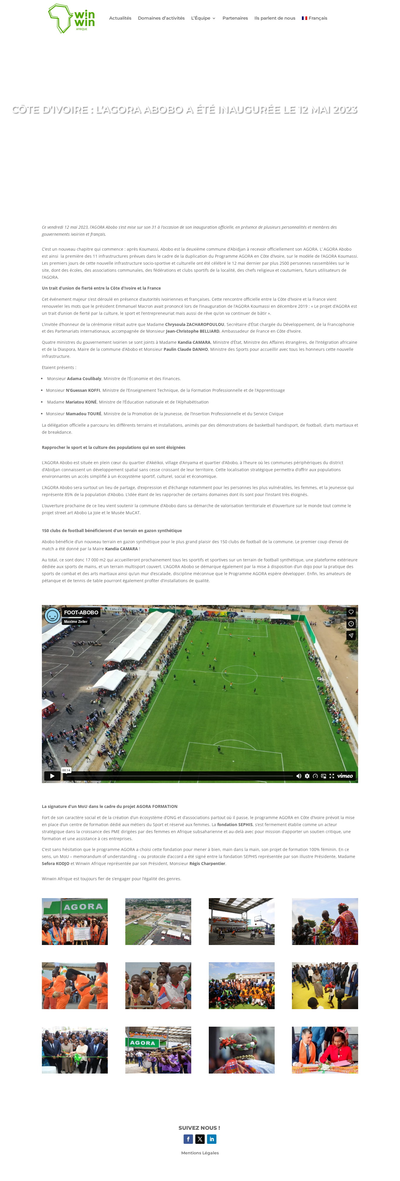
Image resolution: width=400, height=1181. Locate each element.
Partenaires (235, 18)
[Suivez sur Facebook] (188, 1139)
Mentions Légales (200, 1153)
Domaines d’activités (161, 18)
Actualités (120, 18)
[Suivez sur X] (200, 1139)
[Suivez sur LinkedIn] (211, 1139)
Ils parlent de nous (274, 18)
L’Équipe (200, 18)
